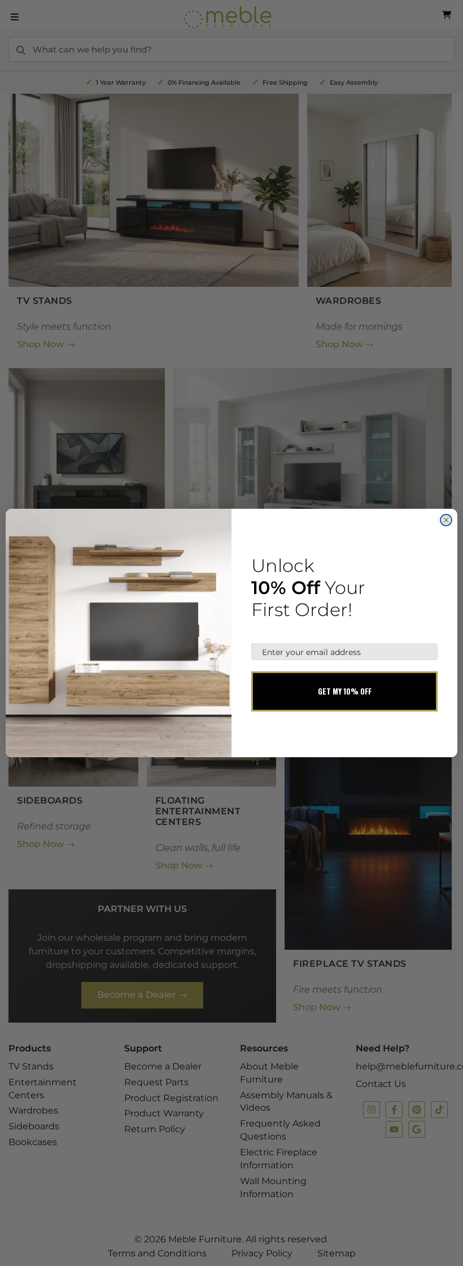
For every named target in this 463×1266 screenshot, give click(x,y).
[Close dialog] (446, 520)
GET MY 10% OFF (345, 691)
